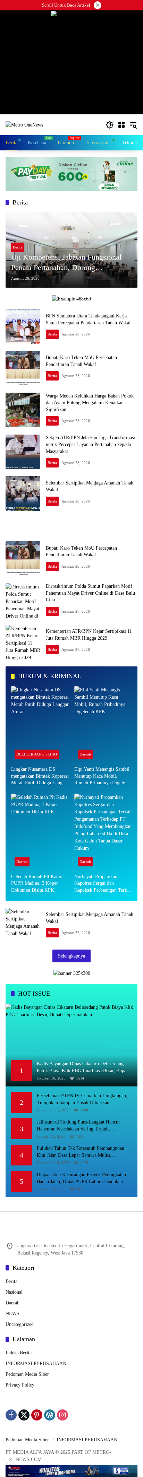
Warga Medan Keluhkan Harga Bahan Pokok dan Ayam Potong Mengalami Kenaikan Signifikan (90, 402)
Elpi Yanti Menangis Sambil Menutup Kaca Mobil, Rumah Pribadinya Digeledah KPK (103, 776)
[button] (110, 125)
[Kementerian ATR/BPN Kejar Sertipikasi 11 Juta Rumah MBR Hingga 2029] (23, 642)
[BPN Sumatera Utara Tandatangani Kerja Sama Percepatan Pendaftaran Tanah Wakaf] (23, 326)
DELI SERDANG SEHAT (37, 754)
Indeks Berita (19, 1352)
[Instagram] (62, 1415)
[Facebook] (11, 1415)
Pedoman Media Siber (27, 1374)
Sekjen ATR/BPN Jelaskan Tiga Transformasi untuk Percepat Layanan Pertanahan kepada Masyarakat (90, 444)
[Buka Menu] (121, 125)
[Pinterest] (36, 1415)
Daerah (85, 754)
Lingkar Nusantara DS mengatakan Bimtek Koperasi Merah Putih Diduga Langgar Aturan (40, 776)
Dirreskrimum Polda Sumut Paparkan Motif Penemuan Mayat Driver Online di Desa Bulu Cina (90, 593)
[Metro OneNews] (24, 124)
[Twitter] (24, 1415)
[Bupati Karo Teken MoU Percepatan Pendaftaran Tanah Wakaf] (23, 368)
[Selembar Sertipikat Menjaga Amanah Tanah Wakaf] (23, 493)
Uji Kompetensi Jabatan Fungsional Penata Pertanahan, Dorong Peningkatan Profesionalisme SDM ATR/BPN (66, 263)
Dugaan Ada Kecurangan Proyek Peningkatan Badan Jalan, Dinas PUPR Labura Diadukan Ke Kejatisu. (83, 1178)
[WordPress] (49, 1415)
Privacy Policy (20, 1385)
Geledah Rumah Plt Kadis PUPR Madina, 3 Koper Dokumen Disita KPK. (36, 883)
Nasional (14, 1292)
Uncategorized (20, 1324)
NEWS (12, 1313)
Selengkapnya (71, 956)
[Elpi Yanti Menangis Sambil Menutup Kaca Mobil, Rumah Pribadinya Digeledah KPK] (103, 724)
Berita (17, 247)
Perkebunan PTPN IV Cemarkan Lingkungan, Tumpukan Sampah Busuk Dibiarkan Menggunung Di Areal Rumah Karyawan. (82, 1099)
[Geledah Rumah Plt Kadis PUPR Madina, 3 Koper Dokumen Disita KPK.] (40, 832)
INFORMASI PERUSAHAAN (36, 1363)
